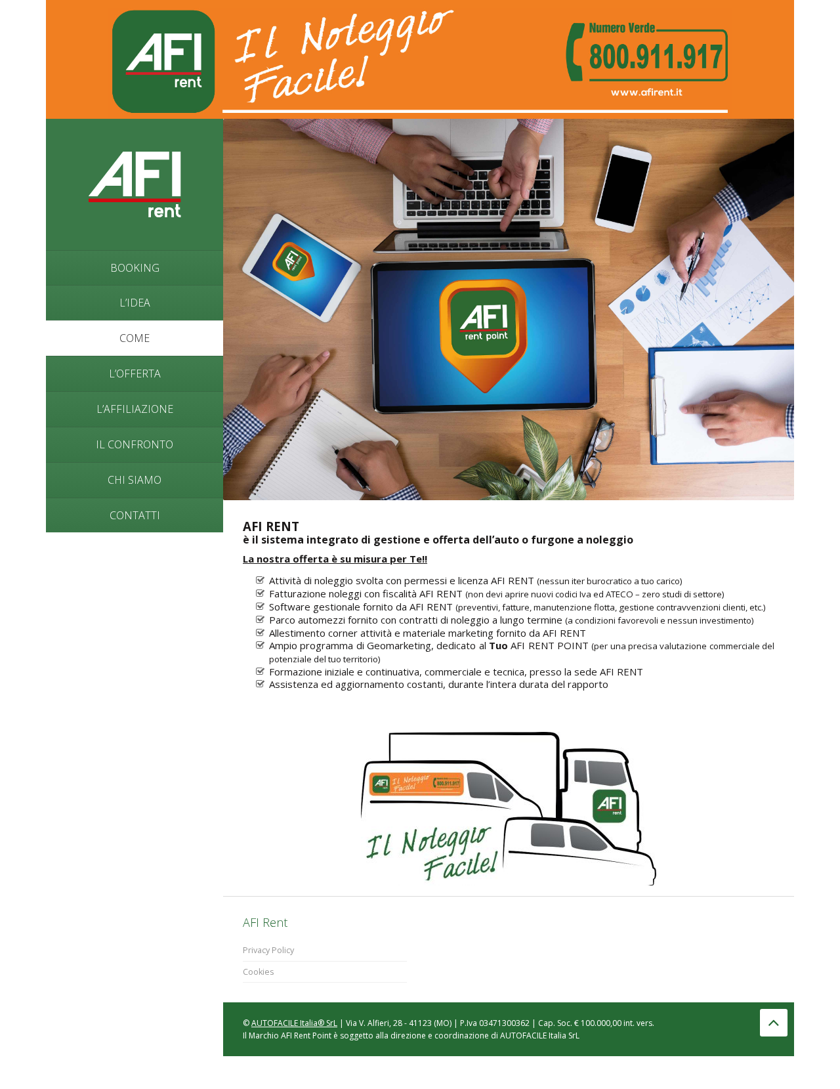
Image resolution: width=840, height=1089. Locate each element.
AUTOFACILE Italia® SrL (294, 1023)
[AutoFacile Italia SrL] (135, 183)
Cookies (258, 971)
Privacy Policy (268, 950)
